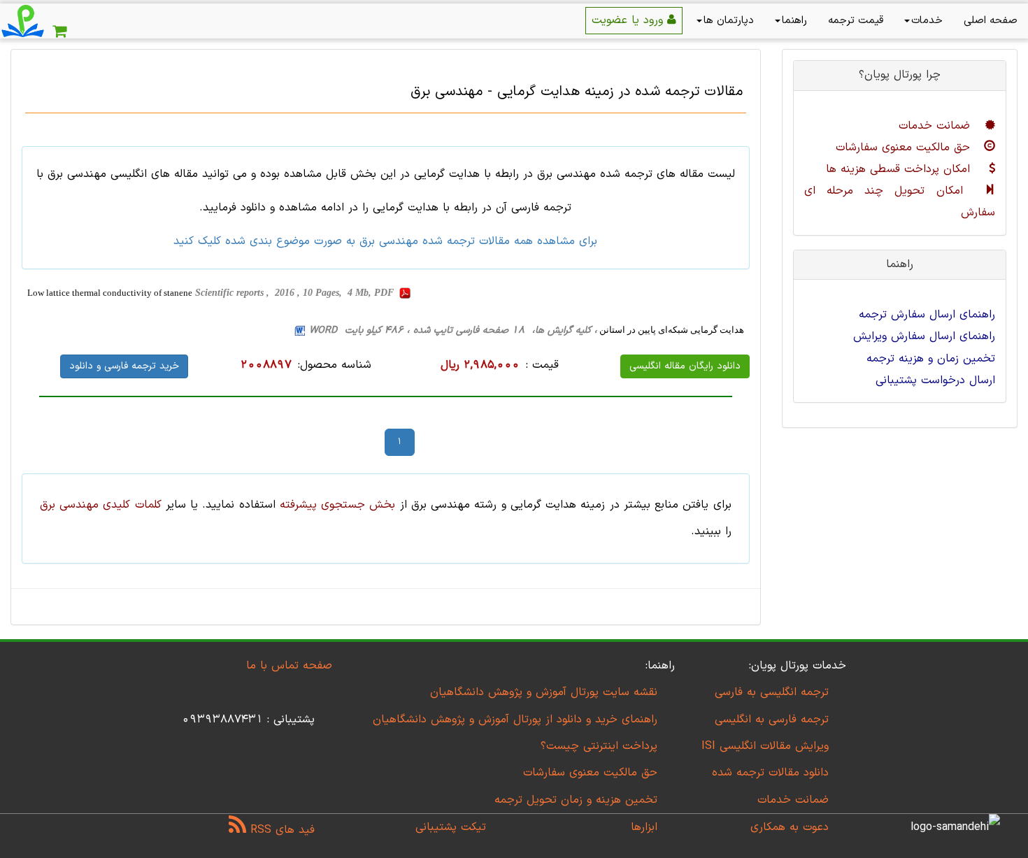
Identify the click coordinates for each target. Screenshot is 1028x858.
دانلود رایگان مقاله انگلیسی (685, 366)
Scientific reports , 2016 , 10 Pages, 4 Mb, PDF (296, 292)
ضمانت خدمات (936, 125)
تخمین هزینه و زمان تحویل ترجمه (575, 800)
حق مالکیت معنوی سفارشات (905, 147)
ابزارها (644, 827)
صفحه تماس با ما (289, 665)
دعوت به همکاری (789, 827)
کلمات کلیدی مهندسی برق (101, 504)
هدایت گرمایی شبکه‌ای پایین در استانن (670, 329)
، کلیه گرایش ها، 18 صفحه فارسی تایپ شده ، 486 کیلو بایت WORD (453, 330)
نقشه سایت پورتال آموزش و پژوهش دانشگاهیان (543, 692)
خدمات (927, 21)
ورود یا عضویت (629, 20)
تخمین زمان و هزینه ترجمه (930, 358)
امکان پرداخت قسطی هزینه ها (900, 169)
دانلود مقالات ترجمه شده (770, 772)
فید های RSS (280, 830)
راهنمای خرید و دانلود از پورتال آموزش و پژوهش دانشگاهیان (515, 719)
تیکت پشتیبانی (450, 827)
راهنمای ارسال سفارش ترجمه (927, 314)
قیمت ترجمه (855, 21)
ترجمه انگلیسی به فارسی (772, 692)
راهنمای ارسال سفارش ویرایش (924, 336)
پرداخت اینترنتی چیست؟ (599, 746)
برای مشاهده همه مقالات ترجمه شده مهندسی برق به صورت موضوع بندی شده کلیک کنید (385, 241)
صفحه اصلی (991, 21)
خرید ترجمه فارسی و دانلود (124, 366)
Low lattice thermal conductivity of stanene (109, 292)
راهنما (794, 21)
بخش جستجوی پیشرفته (337, 504)
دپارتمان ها (729, 21)
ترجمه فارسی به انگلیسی (772, 719)
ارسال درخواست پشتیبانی (935, 380)
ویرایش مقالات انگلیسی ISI (765, 746)
